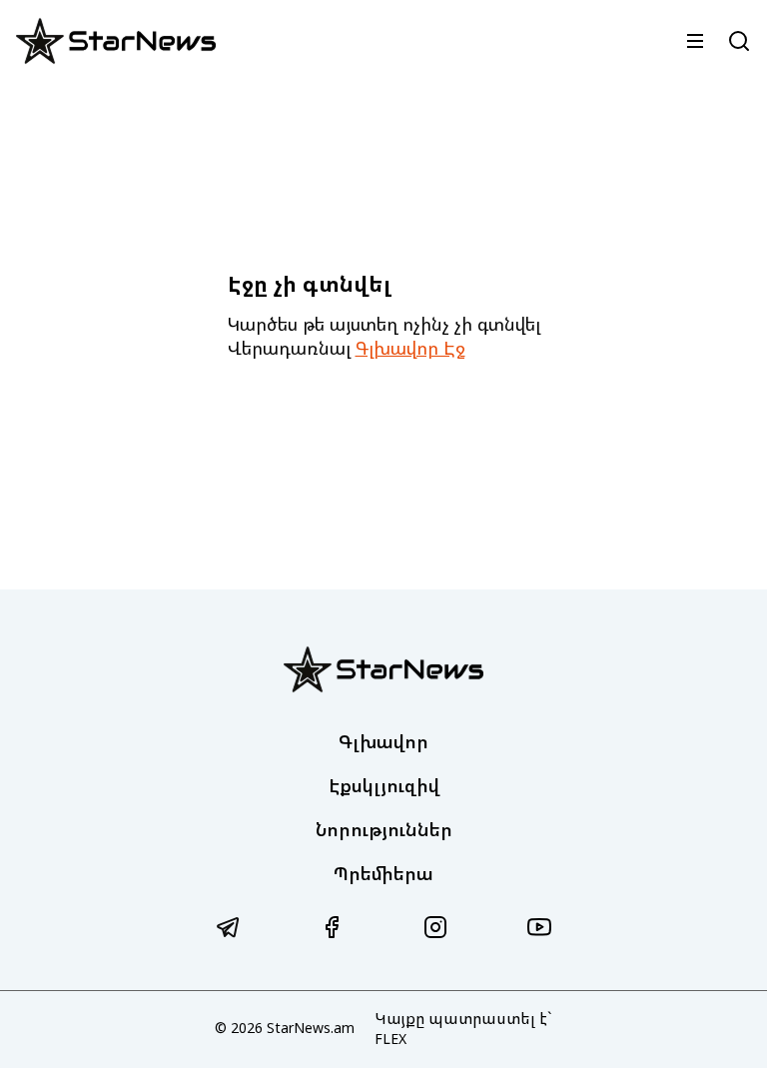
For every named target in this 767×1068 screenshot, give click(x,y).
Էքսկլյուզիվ (384, 785)
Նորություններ (384, 829)
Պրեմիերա (383, 873)
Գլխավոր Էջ (410, 348)
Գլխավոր (383, 741)
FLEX (390, 1038)
